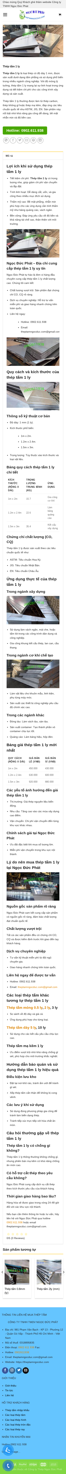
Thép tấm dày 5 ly (21, 1027)
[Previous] (2, 1279)
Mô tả (9, 155)
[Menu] (5, 14)
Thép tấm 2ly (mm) (48, 1288)
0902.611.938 (15, 1222)
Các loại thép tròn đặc (18, 1424)
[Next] (63, 1279)
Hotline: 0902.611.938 (24, 130)
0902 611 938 (26, 1347)
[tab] (33, 156)
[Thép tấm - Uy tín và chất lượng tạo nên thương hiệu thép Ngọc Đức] (32, 14)
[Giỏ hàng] (60, 14)
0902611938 (22, 1352)
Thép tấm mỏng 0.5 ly (25, 1008)
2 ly (47, 1008)
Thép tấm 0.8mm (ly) (15, 1290)
